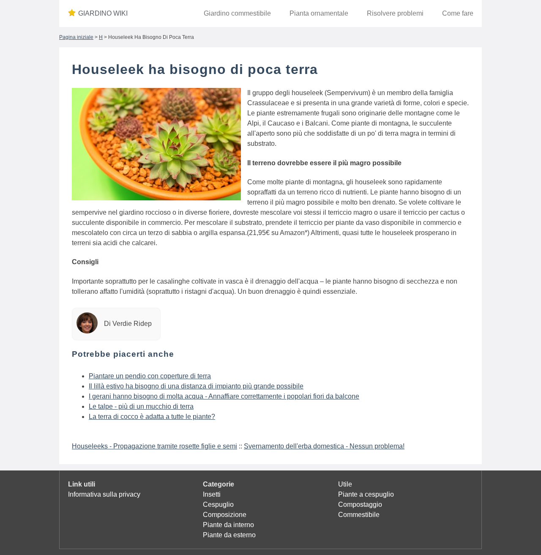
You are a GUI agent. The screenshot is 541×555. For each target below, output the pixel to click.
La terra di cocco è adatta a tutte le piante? (152, 416)
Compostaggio (360, 504)
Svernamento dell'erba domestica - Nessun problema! (324, 446)
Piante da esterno (229, 535)
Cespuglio (218, 504)
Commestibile (359, 514)
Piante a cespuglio (366, 494)
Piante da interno (228, 524)
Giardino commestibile (237, 13)
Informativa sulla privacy (104, 494)
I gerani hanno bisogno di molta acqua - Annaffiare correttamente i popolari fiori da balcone (224, 396)
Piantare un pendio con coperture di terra (150, 376)
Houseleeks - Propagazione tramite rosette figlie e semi (154, 446)
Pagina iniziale (76, 37)
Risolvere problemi (395, 13)
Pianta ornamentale (319, 13)
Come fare (457, 13)
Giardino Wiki (103, 13)
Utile (345, 484)
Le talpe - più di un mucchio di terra (141, 406)
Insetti (212, 494)
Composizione (224, 514)
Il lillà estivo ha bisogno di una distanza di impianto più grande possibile (196, 386)
